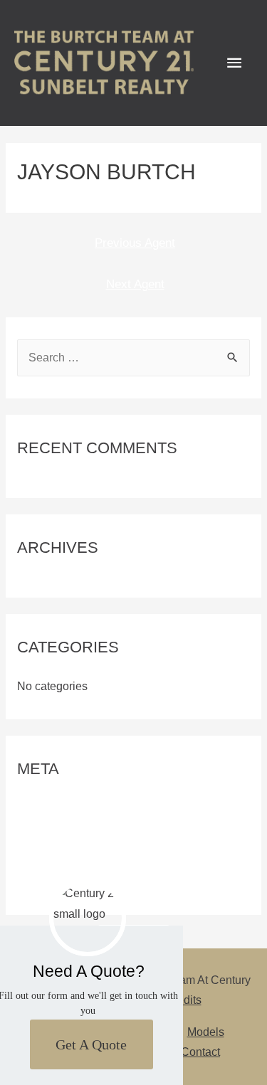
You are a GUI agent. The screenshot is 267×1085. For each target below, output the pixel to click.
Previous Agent (135, 243)
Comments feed (57, 857)
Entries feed (47, 832)
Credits (183, 1000)
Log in (32, 808)
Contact (200, 1052)
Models (205, 1032)
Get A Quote (91, 1044)
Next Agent (135, 284)
